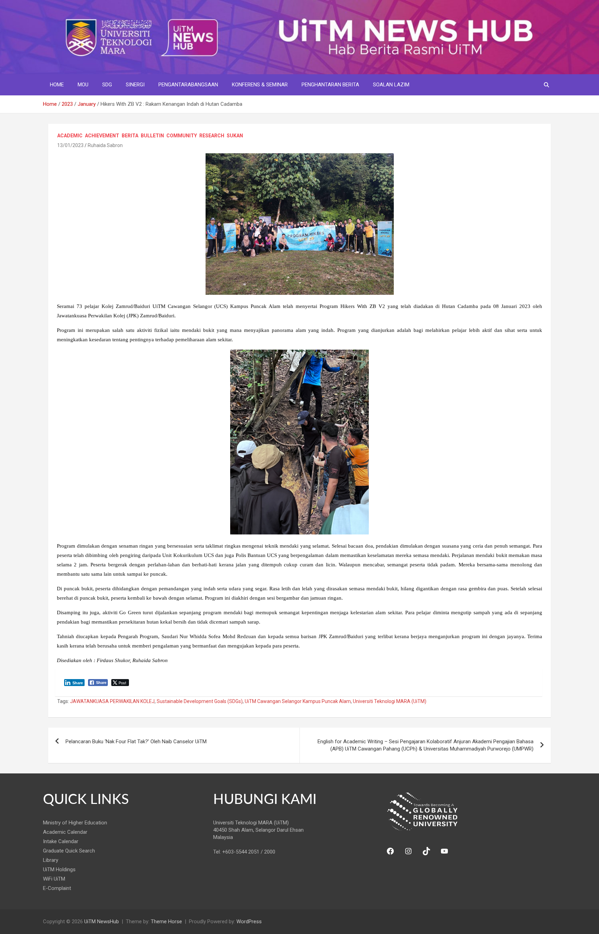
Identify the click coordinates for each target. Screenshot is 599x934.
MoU (83, 85)
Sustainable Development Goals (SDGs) (200, 701)
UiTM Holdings (59, 869)
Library (50, 860)
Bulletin (152, 135)
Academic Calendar (65, 832)
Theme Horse (166, 921)
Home (57, 85)
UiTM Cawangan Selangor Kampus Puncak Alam (298, 701)
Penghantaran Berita (330, 85)
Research (211, 135)
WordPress (249, 921)
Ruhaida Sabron (105, 145)
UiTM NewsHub (101, 921)
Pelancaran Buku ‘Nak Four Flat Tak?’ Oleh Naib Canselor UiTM (136, 741)
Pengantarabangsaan (188, 85)
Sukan (235, 135)
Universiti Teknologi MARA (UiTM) (389, 701)
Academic (70, 135)
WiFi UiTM (54, 879)
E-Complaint (57, 888)
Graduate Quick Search (69, 851)
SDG (107, 85)
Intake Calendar (60, 841)
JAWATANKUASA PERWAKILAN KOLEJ (112, 701)
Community (181, 135)
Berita (130, 135)
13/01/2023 (70, 145)
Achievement (102, 135)
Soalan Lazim (391, 85)
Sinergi (135, 85)
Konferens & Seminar (260, 85)
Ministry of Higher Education (75, 823)
